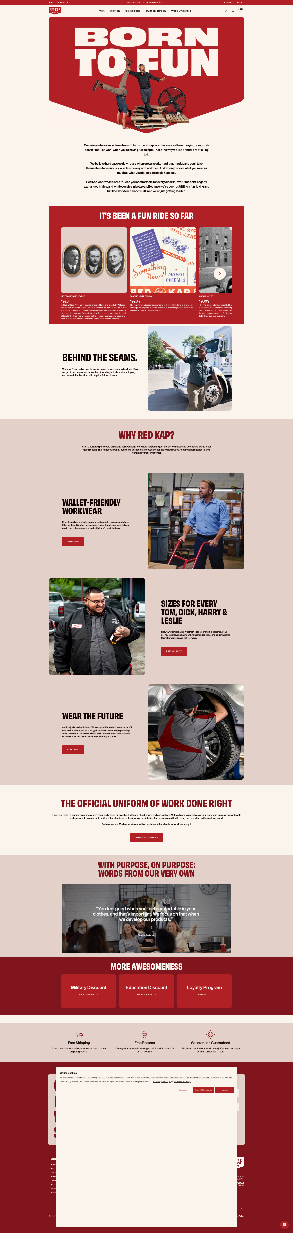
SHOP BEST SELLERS (146, 837)
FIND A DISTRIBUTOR (58, 2)
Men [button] (102, 10)
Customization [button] (156, 10)
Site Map (55, 1188)
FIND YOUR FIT (174, 651)
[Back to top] (241, 1207)
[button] (226, 11)
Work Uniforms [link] (181, 10)
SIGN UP (202, 994)
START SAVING (87, 994)
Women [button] (115, 10)
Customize (183, 1090)
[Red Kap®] (55, 11)
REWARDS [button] (229, 2)
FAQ (53, 1168)
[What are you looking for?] (233, 10)
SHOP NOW (73, 541)
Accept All (224, 1090)
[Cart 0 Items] (239, 11)
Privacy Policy (162, 1081)
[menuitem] (101, 11)
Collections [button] (132, 10)
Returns (54, 1176)
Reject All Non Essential (203, 1090)
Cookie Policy (238, 1216)
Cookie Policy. (182, 1081)
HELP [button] (239, 2)
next (220, 274)
